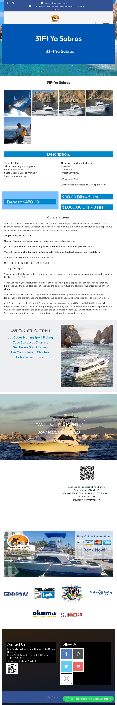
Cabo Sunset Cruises (30, 357)
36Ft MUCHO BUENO (58, 432)
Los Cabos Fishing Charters (30, 352)
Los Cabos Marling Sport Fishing (30, 337)
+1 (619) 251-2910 (15, 658)
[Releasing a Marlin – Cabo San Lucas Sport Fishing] (17, 103)
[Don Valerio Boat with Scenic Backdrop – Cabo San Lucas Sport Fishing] (72, 103)
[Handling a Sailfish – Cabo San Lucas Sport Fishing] (17, 130)
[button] (88, 699)
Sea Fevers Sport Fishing (30, 347)
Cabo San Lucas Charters (30, 342)
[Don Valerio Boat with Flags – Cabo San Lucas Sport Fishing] (45, 103)
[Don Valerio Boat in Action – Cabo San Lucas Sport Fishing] (99, 103)
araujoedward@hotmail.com (87, 499)
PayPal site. (24, 277)
